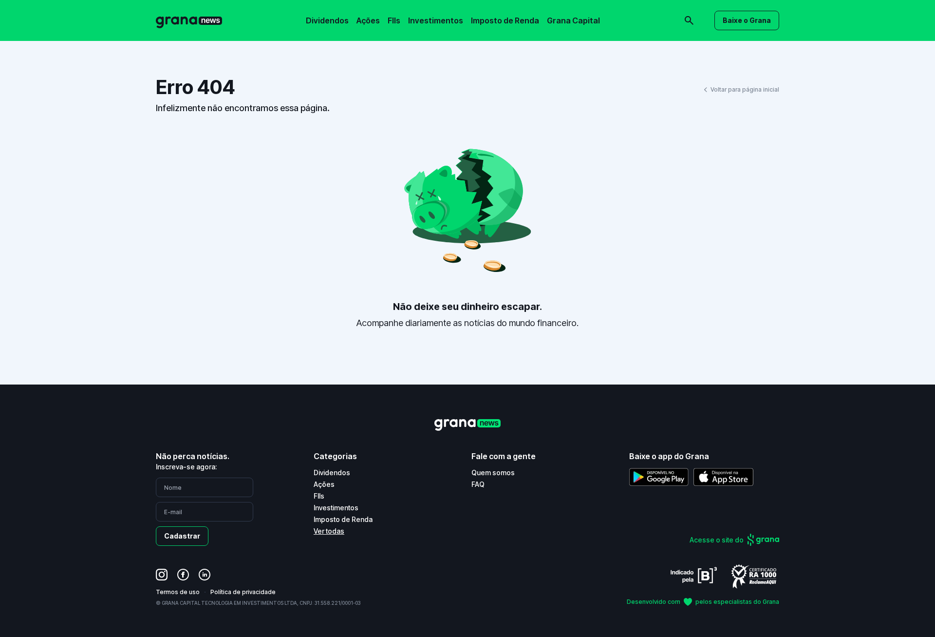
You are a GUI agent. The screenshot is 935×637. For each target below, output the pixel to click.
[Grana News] (189, 20)
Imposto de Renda (505, 20)
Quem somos (493, 472)
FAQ (478, 484)
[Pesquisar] (555, 13)
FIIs (394, 20)
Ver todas (329, 531)
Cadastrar (182, 536)
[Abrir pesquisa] (689, 20)
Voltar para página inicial (745, 89)
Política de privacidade (243, 592)
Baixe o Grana (747, 20)
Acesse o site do (717, 540)
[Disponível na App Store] (723, 477)
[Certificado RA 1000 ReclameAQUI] (754, 575)
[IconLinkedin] (204, 574)
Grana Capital (573, 20)
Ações (368, 20)
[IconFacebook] (183, 574)
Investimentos (435, 20)
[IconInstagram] (162, 574)
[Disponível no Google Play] (659, 477)
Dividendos (327, 20)
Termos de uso (178, 592)
